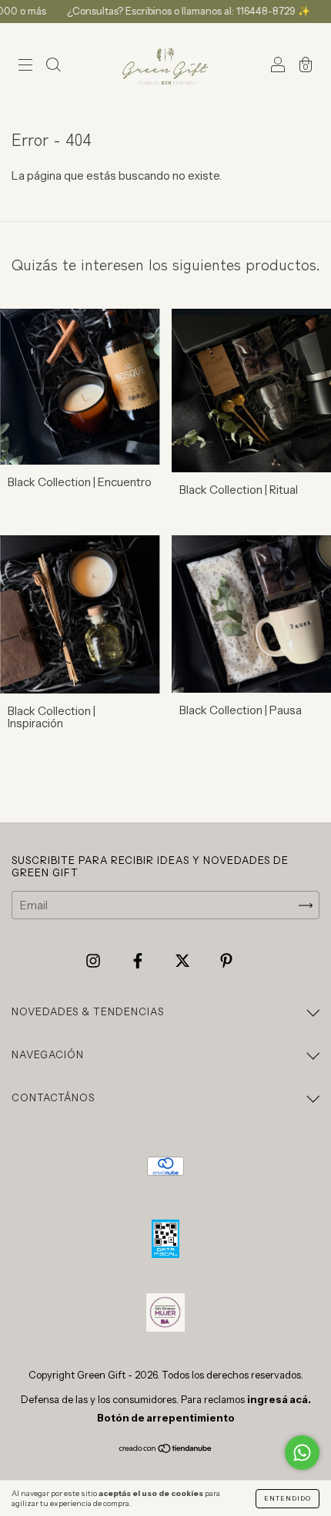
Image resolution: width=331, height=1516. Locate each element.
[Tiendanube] (166, 1449)
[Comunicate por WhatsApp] (302, 1452)
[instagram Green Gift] (94, 961)
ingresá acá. (279, 1399)
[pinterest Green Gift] (226, 961)
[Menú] (25, 66)
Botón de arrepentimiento (166, 1418)
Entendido (287, 1498)
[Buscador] (53, 66)
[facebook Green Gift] (138, 961)
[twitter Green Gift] (183, 961)
